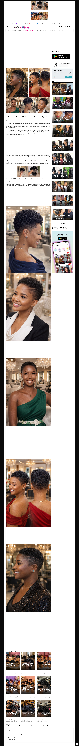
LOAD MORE (63, 223)
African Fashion (38, 30)
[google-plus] (65, 26)
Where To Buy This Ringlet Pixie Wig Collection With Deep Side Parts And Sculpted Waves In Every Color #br (27, 690)
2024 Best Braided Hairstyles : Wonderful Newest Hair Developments (61, 133)
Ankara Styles (44, 23)
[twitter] (61, 26)
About (9, 734)
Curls (23, 23)
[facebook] (67, 26)
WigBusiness (8, 23)
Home (9, 30)
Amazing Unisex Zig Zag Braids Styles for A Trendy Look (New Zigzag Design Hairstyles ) (61, 119)
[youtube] (59, 26)
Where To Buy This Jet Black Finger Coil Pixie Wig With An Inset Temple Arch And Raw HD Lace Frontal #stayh (43, 714)
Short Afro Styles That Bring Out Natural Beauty (41, 725)
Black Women (54, 23)
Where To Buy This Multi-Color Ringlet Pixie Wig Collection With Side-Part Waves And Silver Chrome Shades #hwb (11, 690)
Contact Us (20, 737)
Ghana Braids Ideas (32, 23)
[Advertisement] (39, 41)
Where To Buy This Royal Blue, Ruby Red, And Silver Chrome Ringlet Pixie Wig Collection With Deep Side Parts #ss (44, 666)
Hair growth (14, 30)
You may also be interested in (13, 651)
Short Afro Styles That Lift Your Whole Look (15, 725)
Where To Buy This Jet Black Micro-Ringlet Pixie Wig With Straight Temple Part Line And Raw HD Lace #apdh (44, 690)
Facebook (38, 23)
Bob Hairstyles (18, 23)
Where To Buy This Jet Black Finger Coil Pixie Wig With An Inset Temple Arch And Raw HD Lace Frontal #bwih (28, 714)
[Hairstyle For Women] (20, 28)
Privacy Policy (19, 734)
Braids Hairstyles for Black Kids (28, 30)
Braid (19, 30)
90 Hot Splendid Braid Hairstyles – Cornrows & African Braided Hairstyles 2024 (62, 105)
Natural (26, 23)
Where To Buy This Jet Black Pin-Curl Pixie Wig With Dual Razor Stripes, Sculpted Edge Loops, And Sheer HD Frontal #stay (28, 666)
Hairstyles (44, 30)
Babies (13, 23)
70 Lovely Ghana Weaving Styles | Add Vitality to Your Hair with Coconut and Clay (62, 217)
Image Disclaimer (61, 30)
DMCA (13, 734)
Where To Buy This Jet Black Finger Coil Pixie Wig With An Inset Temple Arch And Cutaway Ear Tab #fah (12, 714)
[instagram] (63, 26)
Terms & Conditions (12, 737)
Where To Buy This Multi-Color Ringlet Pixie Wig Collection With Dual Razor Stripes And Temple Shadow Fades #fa (12, 666)
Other (59, 23)
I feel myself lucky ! (52, 30)
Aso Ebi (49, 23)
